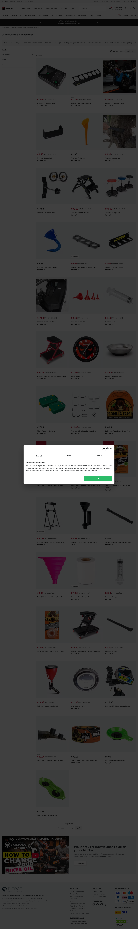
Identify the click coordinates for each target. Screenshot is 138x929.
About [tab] (99, 455)
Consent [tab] (39, 456)
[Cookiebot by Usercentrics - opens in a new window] (103, 449)
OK (98, 478)
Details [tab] (69, 455)
